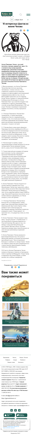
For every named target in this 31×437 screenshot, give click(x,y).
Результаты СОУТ (15, 433)
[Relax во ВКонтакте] (11, 410)
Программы (6, 357)
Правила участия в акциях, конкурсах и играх (15, 431)
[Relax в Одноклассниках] (15, 410)
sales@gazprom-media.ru (12, 395)
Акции (15, 360)
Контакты (20, 362)
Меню (28, 14)
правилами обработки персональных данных (11, 427)
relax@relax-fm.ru (10, 386)
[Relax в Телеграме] (19, 410)
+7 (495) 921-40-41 (6, 392)
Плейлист (23, 360)
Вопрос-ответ (11, 362)
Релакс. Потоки (24, 357)
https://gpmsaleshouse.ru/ (9, 398)
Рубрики (7, 360)
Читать (14, 357)
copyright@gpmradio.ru (22, 405)
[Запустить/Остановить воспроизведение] (12, 20)
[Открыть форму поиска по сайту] (20, 14)
